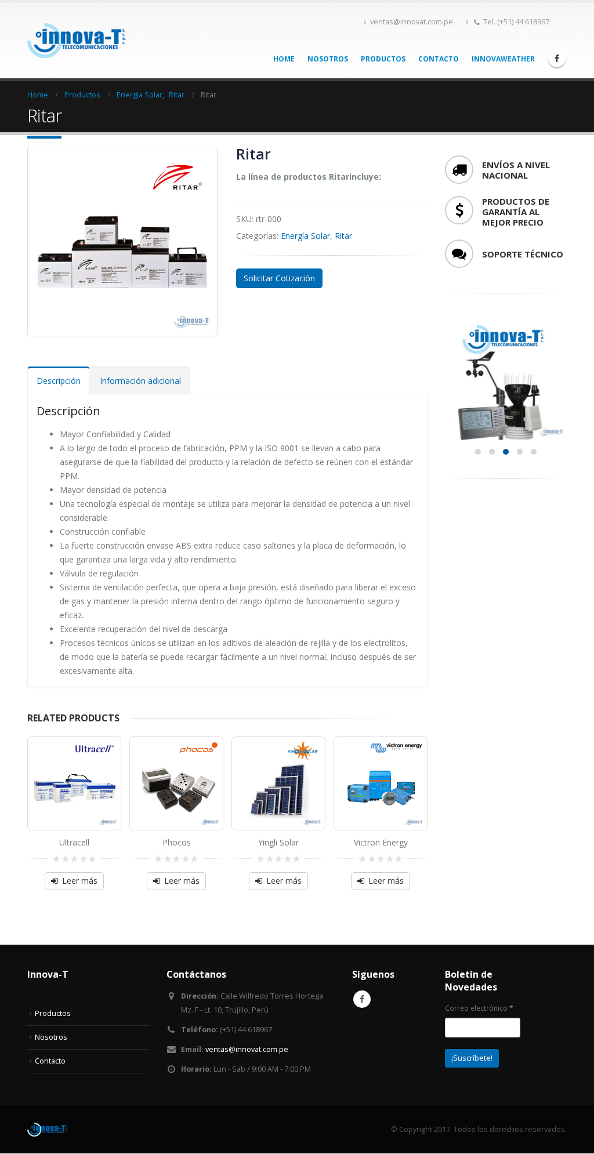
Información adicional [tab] (140, 380)
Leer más (79, 880)
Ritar (343, 235)
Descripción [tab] (59, 380)
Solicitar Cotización (279, 278)
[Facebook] (557, 58)
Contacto (438, 59)
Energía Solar (305, 235)
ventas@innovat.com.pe (411, 22)
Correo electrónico (479, 1008)
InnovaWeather (503, 59)
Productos (383, 59)
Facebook (362, 999)
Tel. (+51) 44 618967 (516, 22)
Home (284, 59)
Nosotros (327, 59)
